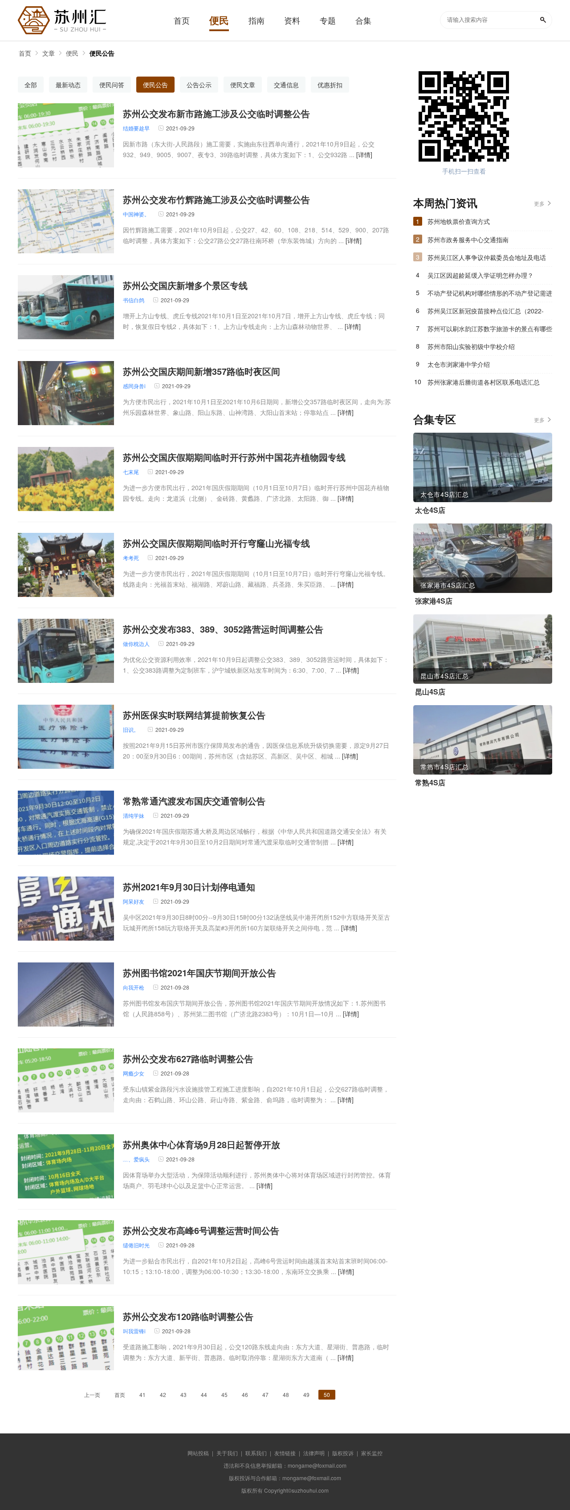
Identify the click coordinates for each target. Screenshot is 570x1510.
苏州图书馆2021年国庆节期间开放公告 (199, 972)
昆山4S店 (430, 691)
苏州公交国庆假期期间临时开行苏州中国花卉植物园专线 (234, 457)
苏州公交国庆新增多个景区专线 (185, 285)
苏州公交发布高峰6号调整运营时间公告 (201, 1230)
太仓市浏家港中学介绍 (459, 364)
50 (327, 1394)
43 (183, 1394)
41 (142, 1394)
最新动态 (68, 84)
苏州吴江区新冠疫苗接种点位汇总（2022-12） (486, 313)
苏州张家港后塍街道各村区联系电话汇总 (484, 382)
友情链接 (285, 1453)
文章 (48, 53)
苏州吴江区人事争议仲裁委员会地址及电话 (487, 257)
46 (245, 1394)
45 (224, 1394)
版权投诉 (343, 1453)
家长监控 (372, 1453)
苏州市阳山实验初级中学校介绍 (471, 346)
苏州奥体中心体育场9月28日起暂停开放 (201, 1144)
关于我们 (227, 1453)
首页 (25, 53)
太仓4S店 (430, 510)
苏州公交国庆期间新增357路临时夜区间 (201, 371)
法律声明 (314, 1453)
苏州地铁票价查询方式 (459, 221)
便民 (72, 53)
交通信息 (286, 84)
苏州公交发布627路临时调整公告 (188, 1058)
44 (204, 1394)
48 (286, 1394)
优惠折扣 (330, 84)
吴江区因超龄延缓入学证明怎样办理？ (480, 275)
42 (163, 1394)
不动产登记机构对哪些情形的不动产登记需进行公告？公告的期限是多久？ (490, 295)
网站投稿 (198, 1453)
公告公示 (199, 84)
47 (265, 1394)
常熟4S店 (430, 782)
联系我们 (256, 1453)
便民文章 (242, 84)
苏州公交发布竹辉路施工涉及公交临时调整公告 (216, 199)
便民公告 (102, 53)
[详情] (364, 154)
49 (306, 1394)
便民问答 (111, 84)
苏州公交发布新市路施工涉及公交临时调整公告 (216, 113)
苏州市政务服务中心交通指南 (468, 239)
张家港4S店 (433, 601)
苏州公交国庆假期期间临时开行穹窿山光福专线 (216, 542)
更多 (539, 203)
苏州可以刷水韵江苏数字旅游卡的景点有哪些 (490, 328)
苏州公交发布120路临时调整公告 (188, 1316)
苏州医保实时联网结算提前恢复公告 (194, 714)
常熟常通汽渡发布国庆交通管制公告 (194, 800)
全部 (30, 84)
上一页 (92, 1394)
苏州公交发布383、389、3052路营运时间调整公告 (223, 628)
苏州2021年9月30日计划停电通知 (189, 886)
